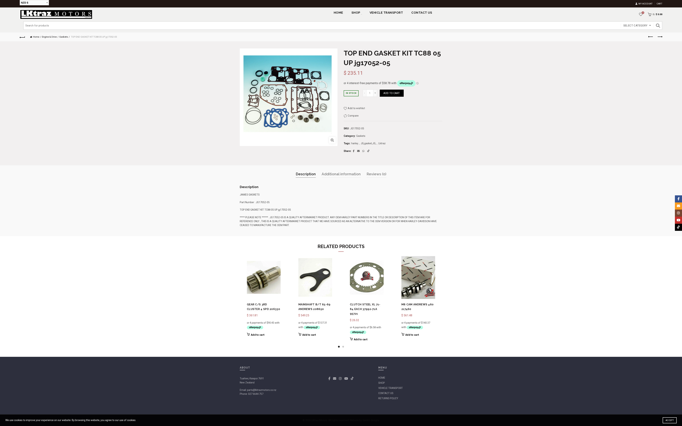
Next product (659, 36)
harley (354, 143)
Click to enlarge (332, 140)
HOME (381, 377)
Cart (659, 3)
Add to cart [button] (257, 334)
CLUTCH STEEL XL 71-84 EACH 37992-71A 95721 (365, 309)
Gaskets (63, 36)
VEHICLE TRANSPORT (390, 388)
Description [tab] (306, 174)
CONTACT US (385, 393)
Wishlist (642, 13)
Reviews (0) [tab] (376, 174)
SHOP (355, 12)
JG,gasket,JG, (368, 143)
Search (657, 25)
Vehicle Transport (386, 12)
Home (338, 12)
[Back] (22, 36)
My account (645, 3)
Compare (353, 115)
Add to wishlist (356, 108)
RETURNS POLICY (388, 398)
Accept (669, 420)
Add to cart (391, 93)
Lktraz (382, 143)
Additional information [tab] (341, 174)
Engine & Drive (49, 36)
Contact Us (421, 12)
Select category (635, 25)
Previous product (650, 36)
